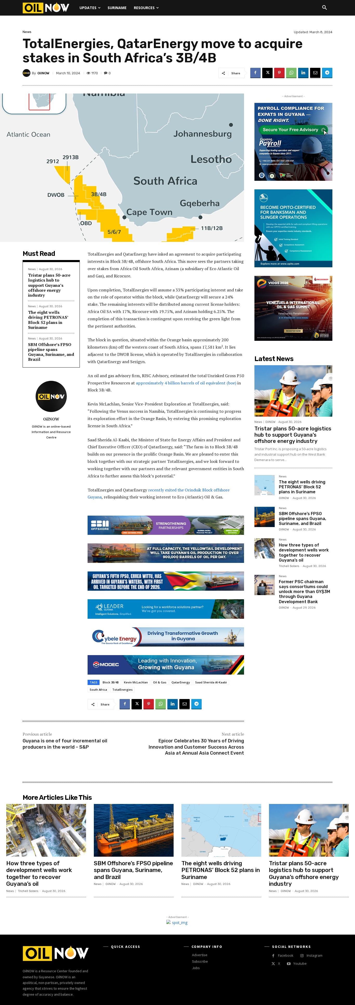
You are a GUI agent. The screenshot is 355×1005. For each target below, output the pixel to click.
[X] (267, 73)
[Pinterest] (279, 73)
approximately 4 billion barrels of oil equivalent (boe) (186, 383)
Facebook (285, 955)
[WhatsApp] (291, 73)
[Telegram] (327, 73)
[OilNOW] (27, 73)
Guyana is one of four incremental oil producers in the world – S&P (65, 744)
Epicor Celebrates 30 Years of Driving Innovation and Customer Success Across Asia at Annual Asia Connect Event (196, 747)
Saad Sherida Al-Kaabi (211, 682)
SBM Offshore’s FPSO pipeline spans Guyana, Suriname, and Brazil (51, 352)
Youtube (300, 963)
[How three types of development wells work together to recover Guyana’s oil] (264, 548)
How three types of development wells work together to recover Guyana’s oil (304, 553)
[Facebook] (255, 73)
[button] (324, 8)
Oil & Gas (159, 682)
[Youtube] (288, 964)
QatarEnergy (181, 682)
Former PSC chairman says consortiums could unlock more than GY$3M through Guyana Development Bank (304, 591)
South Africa (98, 689)
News (27, 32)
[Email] (315, 73)
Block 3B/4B (111, 682)
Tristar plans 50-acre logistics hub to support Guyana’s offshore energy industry (49, 285)
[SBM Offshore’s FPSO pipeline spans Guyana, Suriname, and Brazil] (264, 517)
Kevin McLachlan (136, 682)
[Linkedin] (303, 73)
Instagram (315, 955)
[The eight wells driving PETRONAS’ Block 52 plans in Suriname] (264, 485)
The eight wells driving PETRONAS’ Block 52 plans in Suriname (48, 319)
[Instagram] (302, 956)
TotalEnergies (122, 689)
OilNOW (43, 73)
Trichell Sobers (289, 566)
